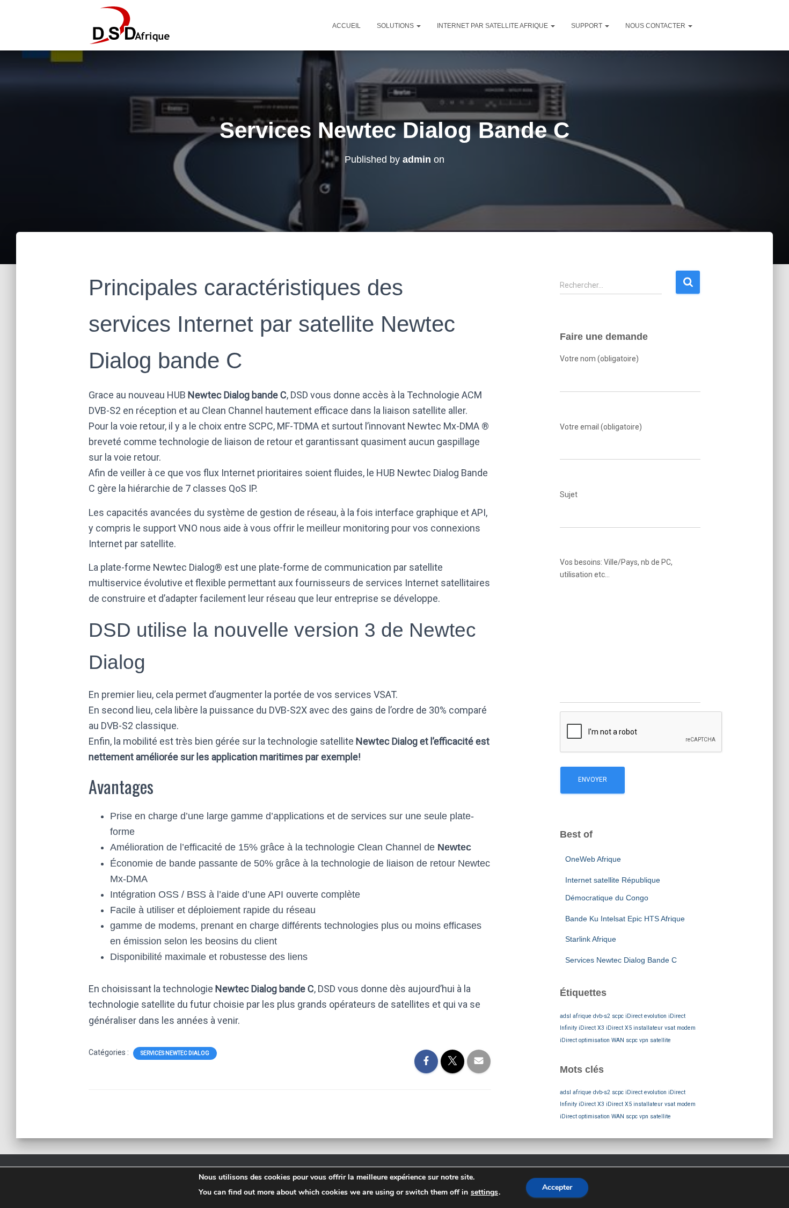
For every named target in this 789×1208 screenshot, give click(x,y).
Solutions (396, 26)
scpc (632, 1040)
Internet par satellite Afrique (493, 26)
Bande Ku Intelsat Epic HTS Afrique (625, 918)
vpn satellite (655, 1040)
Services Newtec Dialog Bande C (621, 960)
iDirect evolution (646, 1016)
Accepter (557, 1187)
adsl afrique (575, 1016)
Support (587, 26)
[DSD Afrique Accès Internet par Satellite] (130, 25)
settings (484, 1192)
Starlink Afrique (590, 939)
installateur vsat (654, 1027)
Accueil (346, 26)
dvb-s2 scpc (608, 1016)
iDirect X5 (619, 1027)
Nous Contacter (656, 26)
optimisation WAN (601, 1040)
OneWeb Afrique (593, 859)
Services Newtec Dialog (175, 1053)
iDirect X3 (591, 1027)
